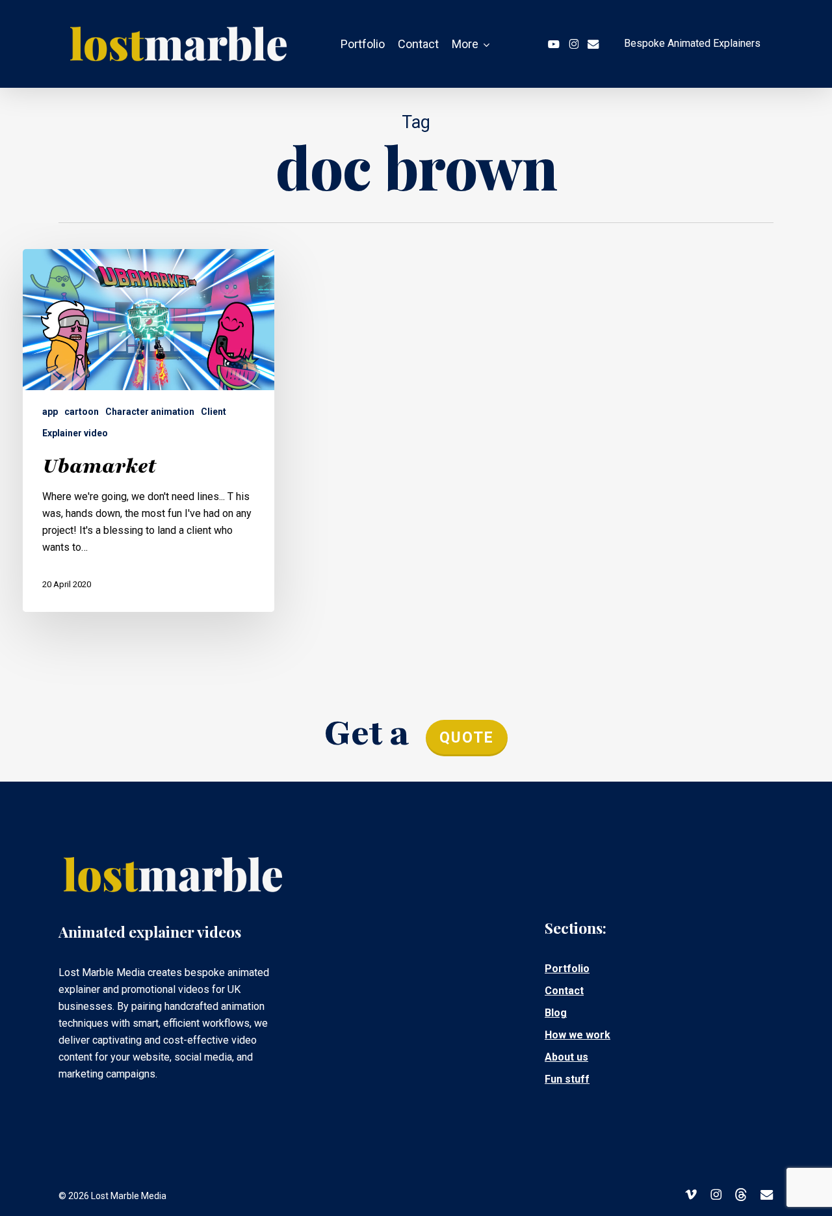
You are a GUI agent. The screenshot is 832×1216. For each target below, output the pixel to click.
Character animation (149, 411)
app (50, 411)
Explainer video (75, 433)
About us (566, 1057)
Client (213, 411)
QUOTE (466, 738)
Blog (556, 1013)
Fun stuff (567, 1079)
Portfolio (567, 968)
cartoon (81, 411)
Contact (564, 991)
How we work (577, 1035)
